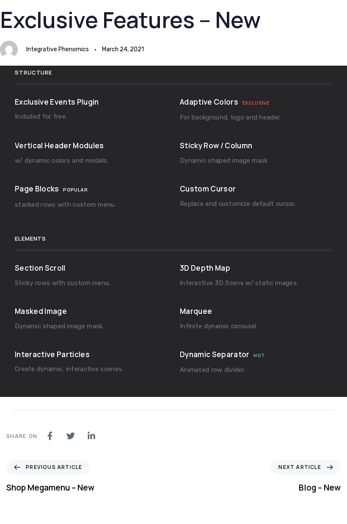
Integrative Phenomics (57, 49)
